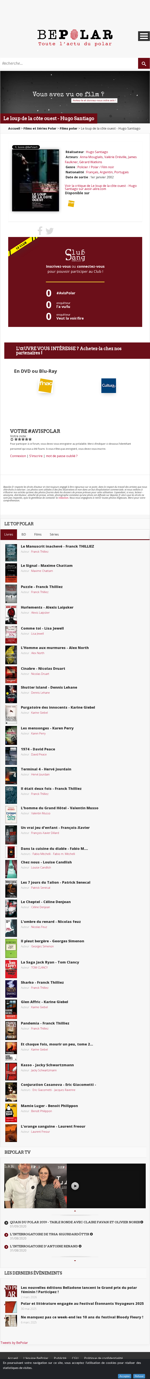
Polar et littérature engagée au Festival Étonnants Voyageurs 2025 (82, 1303)
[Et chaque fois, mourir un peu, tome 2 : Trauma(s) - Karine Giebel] (11, 1051)
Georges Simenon (42, 946)
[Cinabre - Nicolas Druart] (11, 674)
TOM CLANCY (39, 967)
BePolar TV (17, 1152)
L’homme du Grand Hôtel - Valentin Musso (59, 808)
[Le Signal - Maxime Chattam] (11, 573)
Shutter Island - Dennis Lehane (49, 687)
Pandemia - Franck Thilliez (45, 1023)
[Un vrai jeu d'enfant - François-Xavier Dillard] (11, 834)
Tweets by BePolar (14, 1343)
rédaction (63, 497)
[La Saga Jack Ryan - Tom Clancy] (11, 969)
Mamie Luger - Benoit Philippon (49, 1105)
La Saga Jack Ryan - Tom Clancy (50, 962)
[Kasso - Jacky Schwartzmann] (11, 1071)
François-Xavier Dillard (45, 833)
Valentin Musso (40, 813)
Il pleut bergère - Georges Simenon (52, 941)
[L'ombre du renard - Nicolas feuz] (11, 928)
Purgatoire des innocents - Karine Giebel (58, 707)
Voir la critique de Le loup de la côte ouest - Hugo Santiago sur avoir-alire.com (101, 187)
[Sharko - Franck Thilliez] (11, 988)
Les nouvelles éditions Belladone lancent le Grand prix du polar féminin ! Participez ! (79, 1289)
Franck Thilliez (39, 551)
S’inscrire (36, 456)
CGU (75, 1358)
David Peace (39, 754)
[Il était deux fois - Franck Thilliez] (11, 795)
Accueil (13, 1358)
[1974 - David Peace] (11, 756)
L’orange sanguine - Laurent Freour (53, 1126)
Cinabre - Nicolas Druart (43, 668)
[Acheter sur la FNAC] (71, 203)
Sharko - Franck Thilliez (42, 982)
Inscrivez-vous (58, 266)
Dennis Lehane (40, 692)
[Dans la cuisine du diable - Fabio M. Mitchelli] (11, 852)
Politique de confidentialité (103, 1358)
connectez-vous (90, 266)
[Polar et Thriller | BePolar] (75, 37)
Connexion (18, 456)
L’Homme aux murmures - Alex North (55, 647)
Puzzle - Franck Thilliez (42, 586)
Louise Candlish (41, 867)
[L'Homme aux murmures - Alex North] (11, 654)
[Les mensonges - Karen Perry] (11, 735)
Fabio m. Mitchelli (64, 854)
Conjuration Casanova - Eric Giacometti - (58, 1084)
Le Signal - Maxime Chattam (47, 565)
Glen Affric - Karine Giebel (44, 1001)
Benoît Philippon (41, 1111)
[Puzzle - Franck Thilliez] (11, 593)
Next (75, 1261)
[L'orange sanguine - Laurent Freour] (11, 1133)
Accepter (125, 1376)
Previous (75, 1211)
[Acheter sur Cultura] (108, 385)
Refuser (139, 1376)
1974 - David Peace (38, 749)
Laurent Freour (40, 1131)
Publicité (60, 1358)
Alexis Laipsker (40, 612)
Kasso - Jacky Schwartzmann (47, 1065)
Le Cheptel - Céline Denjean (46, 901)
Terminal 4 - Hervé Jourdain (46, 769)
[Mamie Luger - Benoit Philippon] (11, 1112)
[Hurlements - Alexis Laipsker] (11, 614)
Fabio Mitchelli (42, 854)
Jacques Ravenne (64, 1090)
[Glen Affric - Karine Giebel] (11, 1009)
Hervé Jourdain (40, 774)
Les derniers (33, 1273)
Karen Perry (38, 733)
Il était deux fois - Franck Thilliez (51, 788)
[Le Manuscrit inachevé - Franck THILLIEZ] (11, 552)
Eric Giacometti (42, 1090)
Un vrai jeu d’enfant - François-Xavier (55, 827)
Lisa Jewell (37, 633)
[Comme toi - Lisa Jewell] (11, 634)
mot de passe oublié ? (62, 456)
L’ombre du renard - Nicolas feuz (51, 921)
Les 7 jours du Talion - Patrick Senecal (55, 882)
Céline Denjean (40, 907)
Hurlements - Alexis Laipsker (47, 607)
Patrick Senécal (40, 887)
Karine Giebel (39, 712)
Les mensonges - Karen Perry (47, 728)
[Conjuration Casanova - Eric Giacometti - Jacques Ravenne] (11, 1091)
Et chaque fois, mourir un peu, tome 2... (57, 1044)
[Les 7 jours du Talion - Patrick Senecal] (11, 888)
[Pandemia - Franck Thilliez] (11, 1030)
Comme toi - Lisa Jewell (42, 628)
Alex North (37, 653)
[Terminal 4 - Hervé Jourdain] (11, 775)
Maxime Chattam (42, 571)
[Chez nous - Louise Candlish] (11, 869)
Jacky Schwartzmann (44, 1070)
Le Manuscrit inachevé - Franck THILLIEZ (57, 546)
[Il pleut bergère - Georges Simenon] (11, 948)
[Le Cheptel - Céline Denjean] (11, 908)
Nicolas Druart (40, 674)
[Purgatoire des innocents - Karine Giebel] (11, 714)
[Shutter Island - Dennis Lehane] (11, 694)
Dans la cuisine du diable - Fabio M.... (54, 848)
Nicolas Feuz (39, 927)
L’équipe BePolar (35, 1358)
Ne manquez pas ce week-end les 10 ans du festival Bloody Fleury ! (82, 1317)
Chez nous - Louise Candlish (46, 862)
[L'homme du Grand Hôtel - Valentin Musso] (11, 814)
